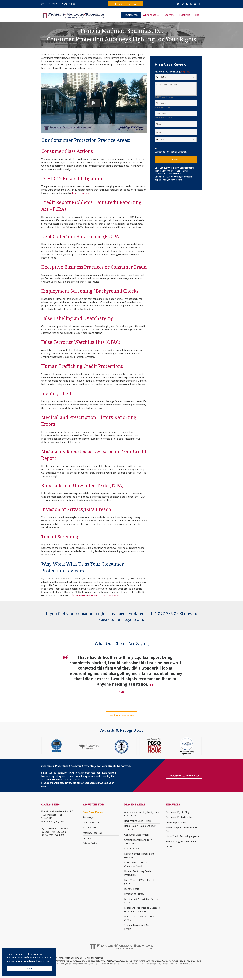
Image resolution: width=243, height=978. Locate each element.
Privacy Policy (90, 843)
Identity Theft (56, 393)
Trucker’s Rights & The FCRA (181, 841)
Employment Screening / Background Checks (89, 291)
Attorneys (169, 14)
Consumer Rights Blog (178, 812)
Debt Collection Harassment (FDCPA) (81, 236)
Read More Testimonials (121, 715)
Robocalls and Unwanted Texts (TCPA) (82, 485)
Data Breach (98, 509)
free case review (80, 193)
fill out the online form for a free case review (95, 595)
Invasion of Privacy (62, 509)
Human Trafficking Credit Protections (82, 366)
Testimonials (89, 827)
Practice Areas (131, 14)
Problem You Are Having (172, 71)
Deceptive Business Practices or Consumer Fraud (94, 267)
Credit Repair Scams (176, 822)
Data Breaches (132, 848)
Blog (196, 14)
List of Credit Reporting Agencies (183, 836)
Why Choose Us (151, 14)
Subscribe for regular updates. (171, 151)
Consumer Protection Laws (180, 817)
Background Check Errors (137, 820)
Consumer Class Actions (67, 151)
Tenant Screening (60, 537)
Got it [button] (29, 968)
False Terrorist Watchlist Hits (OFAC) (80, 342)
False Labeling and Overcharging (77, 318)
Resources (184, 14)
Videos (169, 846)
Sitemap (87, 838)
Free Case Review (125, 4)
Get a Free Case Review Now (184, 775)
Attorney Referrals (92, 832)
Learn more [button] (42, 961)
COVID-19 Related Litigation (71, 178)
